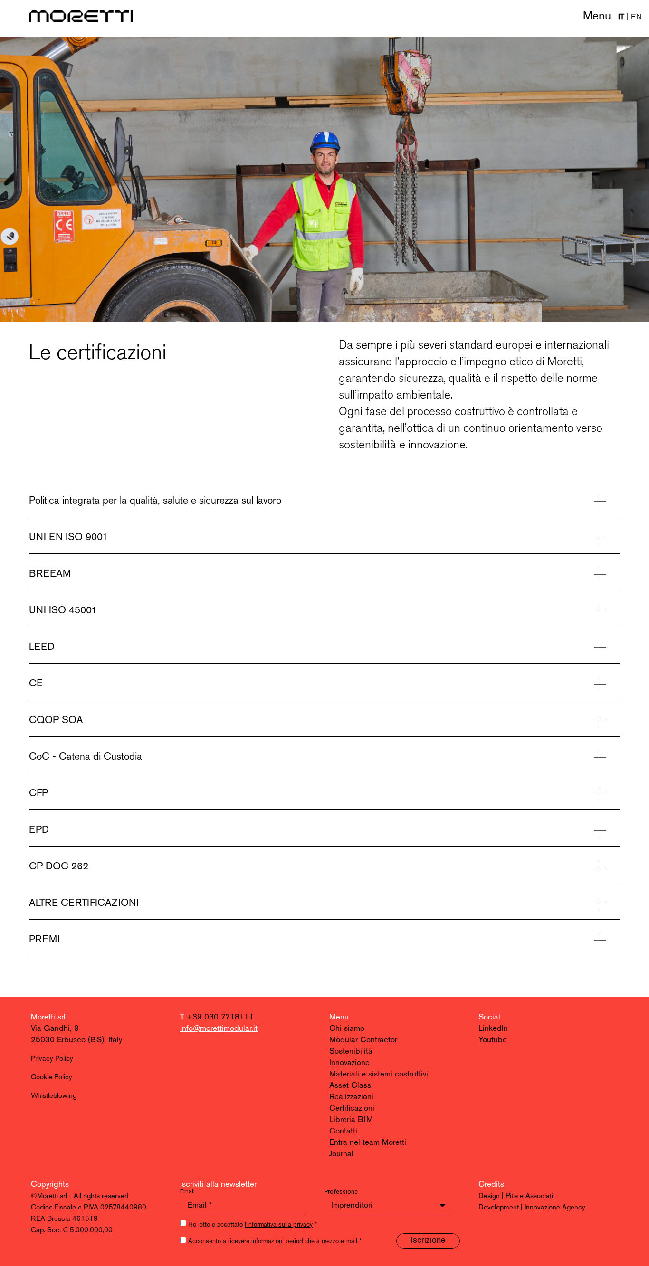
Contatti (343, 1131)
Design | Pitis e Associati (515, 1196)
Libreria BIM (351, 1120)
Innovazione (349, 1063)
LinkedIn (493, 1029)
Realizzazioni (351, 1097)
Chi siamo (346, 1029)
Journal (341, 1154)
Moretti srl (48, 1017)
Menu (597, 16)
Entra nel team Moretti (367, 1143)
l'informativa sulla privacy (279, 1225)
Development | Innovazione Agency (531, 1207)
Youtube (492, 1040)
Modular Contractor (363, 1040)
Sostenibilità (350, 1051)
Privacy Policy (52, 1059)
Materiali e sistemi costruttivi (378, 1074)
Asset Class (350, 1086)
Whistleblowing (53, 1096)
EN (636, 17)
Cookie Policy (51, 1077)
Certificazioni (351, 1108)
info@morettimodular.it (219, 1029)
